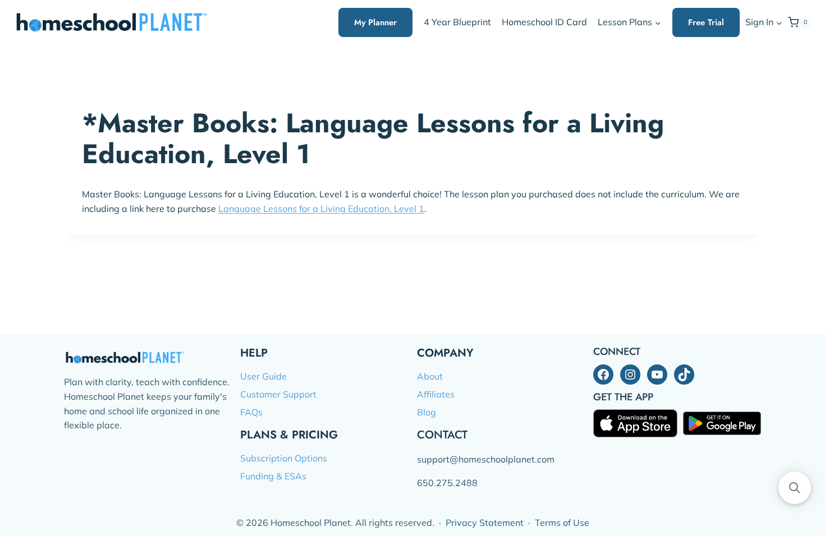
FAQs (251, 412)
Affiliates (436, 394)
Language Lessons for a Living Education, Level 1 (321, 208)
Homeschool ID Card (544, 21)
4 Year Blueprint (457, 21)
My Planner (375, 22)
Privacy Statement (485, 522)
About (430, 376)
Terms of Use (562, 522)
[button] (778, 22)
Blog (426, 412)
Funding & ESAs (273, 476)
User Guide (263, 376)
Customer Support (278, 394)
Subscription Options (283, 458)
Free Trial (706, 22)
